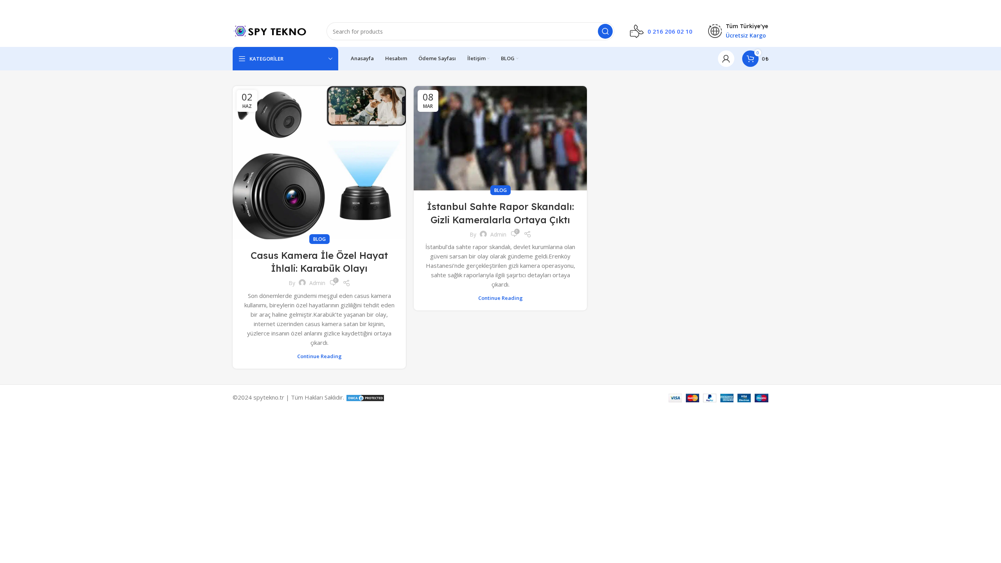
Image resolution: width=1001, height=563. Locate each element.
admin (317, 283)
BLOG (319, 239)
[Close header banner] (991, 8)
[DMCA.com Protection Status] (365, 397)
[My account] (726, 58)
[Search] (605, 31)
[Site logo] (272, 30)
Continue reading (319, 356)
